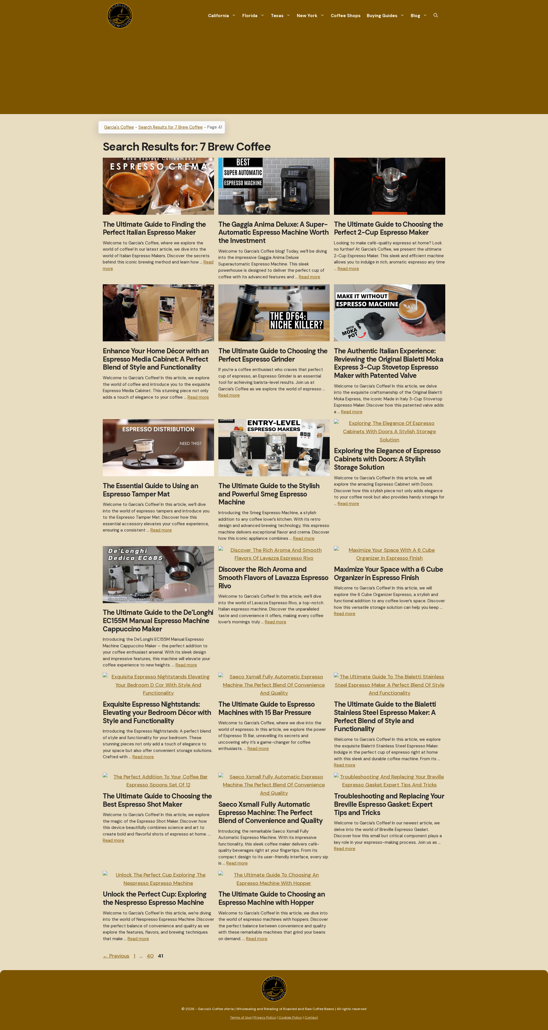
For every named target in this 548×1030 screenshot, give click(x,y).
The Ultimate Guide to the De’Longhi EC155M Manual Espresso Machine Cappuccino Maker (158, 620)
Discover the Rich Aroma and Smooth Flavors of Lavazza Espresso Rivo (273, 577)
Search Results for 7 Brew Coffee (170, 127)
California (218, 16)
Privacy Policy (264, 1017)
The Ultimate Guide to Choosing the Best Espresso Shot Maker (157, 800)
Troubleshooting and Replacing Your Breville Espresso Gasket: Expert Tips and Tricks (389, 804)
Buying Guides (382, 16)
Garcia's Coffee (119, 127)
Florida (249, 16)
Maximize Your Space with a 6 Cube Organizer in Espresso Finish (388, 573)
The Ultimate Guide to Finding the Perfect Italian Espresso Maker (154, 228)
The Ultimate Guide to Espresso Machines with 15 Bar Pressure (266, 708)
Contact (311, 1017)
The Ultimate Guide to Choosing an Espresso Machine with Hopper (271, 898)
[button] (435, 15)
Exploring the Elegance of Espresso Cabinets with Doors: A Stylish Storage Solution (387, 459)
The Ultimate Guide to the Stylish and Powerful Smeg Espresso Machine (268, 494)
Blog (415, 16)
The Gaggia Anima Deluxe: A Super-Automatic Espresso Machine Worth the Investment (273, 232)
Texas (277, 16)
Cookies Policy (290, 1017)
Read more (309, 277)
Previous (116, 955)
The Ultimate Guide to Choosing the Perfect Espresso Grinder (272, 355)
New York (307, 16)
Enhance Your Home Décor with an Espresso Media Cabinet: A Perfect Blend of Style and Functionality (156, 359)
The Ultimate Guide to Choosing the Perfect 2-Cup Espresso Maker (388, 228)
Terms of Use (241, 1017)
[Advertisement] (274, 74)
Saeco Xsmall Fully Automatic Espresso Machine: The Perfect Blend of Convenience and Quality (270, 812)
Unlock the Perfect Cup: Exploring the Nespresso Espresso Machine (154, 898)
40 (150, 955)
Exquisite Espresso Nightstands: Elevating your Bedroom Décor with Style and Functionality (157, 712)
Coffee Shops (345, 16)
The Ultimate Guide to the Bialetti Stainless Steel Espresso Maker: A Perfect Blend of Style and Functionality (385, 716)
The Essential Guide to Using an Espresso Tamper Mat (150, 489)
